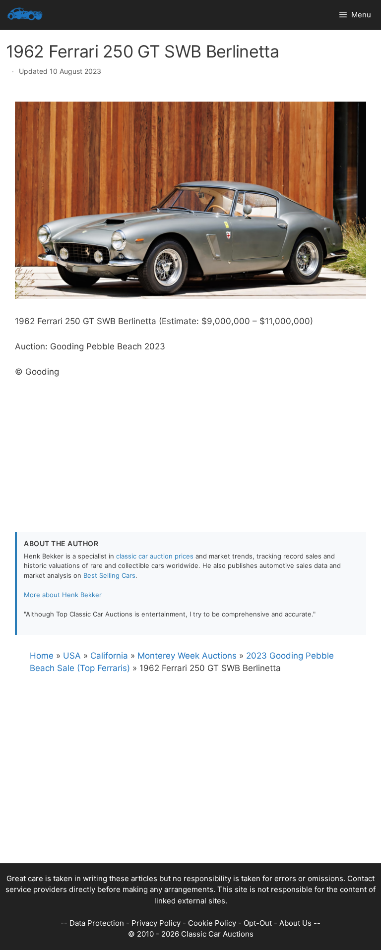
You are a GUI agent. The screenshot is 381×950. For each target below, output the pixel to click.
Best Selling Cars (109, 575)
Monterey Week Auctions (187, 656)
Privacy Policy (156, 923)
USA (72, 656)
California (109, 656)
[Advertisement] (190, 448)
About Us (295, 923)
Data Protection (96, 923)
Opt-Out (258, 923)
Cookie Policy (212, 923)
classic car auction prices (154, 556)
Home (42, 656)
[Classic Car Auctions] (25, 15)
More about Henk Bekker (63, 595)
